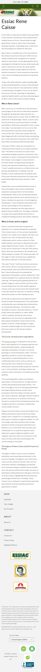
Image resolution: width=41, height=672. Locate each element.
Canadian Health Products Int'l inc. (11, 656)
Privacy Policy (9, 540)
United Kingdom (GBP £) (19, 639)
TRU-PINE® (8, 504)
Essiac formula (10, 342)
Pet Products (9, 509)
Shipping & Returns (10, 545)
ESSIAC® (7, 499)
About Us (7, 522)
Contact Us (8, 535)
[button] (3, 6)
